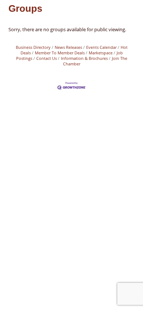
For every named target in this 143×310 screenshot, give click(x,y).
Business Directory (33, 47)
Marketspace (101, 52)
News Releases (68, 47)
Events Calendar (101, 47)
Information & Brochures (84, 58)
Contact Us (46, 58)
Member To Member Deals (60, 52)
